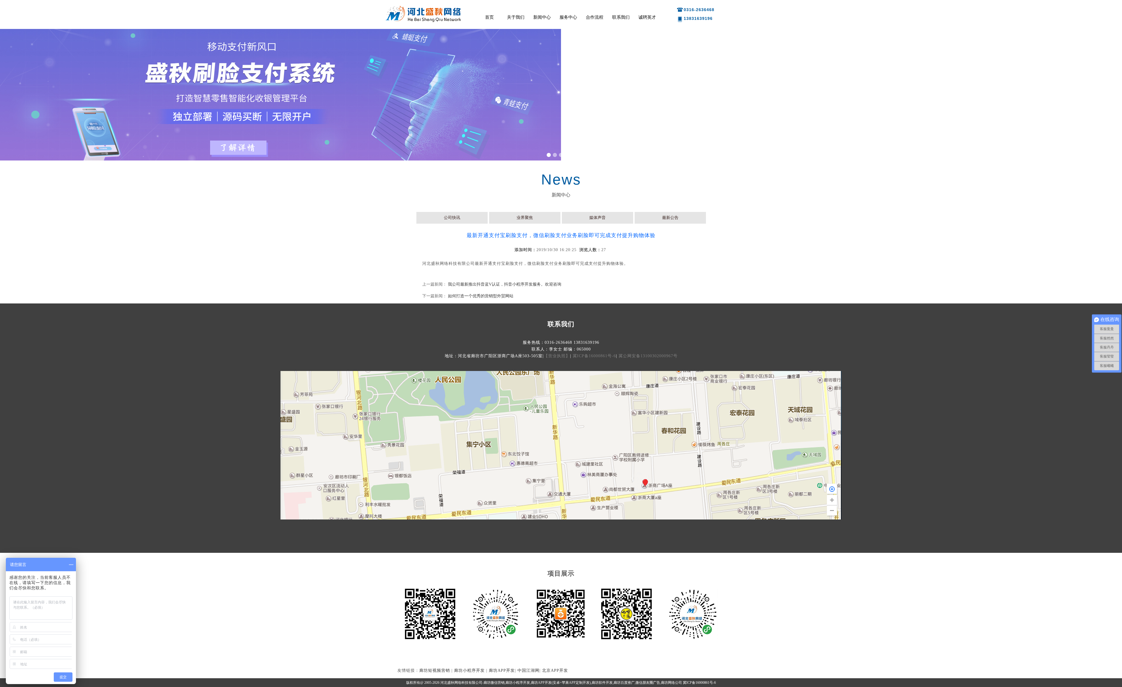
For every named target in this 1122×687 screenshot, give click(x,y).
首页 (489, 17)
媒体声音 (597, 217)
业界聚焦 (525, 217)
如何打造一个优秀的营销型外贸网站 (480, 296)
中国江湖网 (528, 670)
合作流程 (594, 17)
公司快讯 (452, 217)
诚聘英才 (647, 17)
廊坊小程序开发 (469, 670)
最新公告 (670, 217)
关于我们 (515, 17)
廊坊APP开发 (502, 670)
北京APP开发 (555, 670)
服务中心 (568, 17)
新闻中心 (542, 17)
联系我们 (621, 17)
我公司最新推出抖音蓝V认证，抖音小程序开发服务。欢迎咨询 (504, 284)
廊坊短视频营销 (434, 670)
